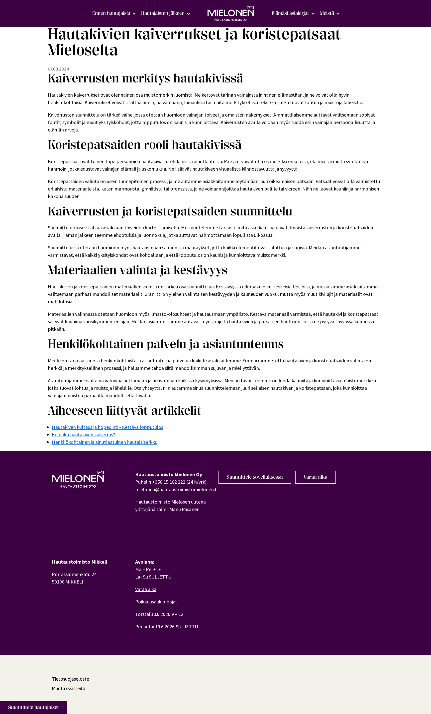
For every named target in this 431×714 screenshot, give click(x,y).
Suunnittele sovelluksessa (255, 477)
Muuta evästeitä (68, 688)
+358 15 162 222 (168, 482)
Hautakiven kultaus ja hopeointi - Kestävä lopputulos (107, 427)
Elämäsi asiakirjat (290, 13)
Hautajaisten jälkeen (163, 13)
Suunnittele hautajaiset (33, 707)
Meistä (327, 13)
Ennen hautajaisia (111, 13)
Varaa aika (315, 477)
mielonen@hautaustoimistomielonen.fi (176, 489)
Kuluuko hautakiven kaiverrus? (83, 434)
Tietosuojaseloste (70, 679)
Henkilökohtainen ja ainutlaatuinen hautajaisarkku (104, 442)
